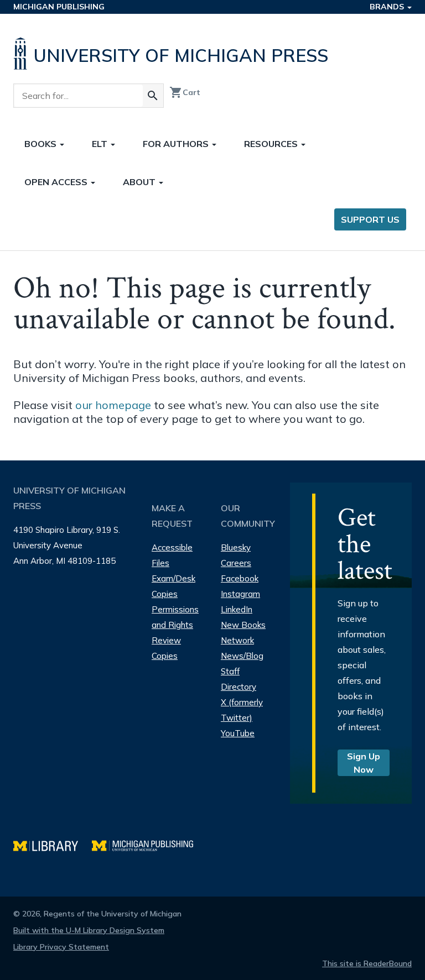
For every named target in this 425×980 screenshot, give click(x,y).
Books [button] (41, 143)
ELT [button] (101, 143)
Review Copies (166, 648)
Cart (184, 92)
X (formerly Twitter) (242, 710)
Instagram (240, 594)
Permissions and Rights (175, 617)
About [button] (140, 181)
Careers (236, 563)
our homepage (113, 405)
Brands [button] (388, 7)
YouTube (238, 733)
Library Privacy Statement (61, 947)
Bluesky (236, 547)
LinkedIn (236, 609)
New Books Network (243, 633)
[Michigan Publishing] (148, 844)
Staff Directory (238, 679)
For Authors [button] (177, 143)
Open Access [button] (57, 181)
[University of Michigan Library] (52, 844)
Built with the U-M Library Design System (88, 930)
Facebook (239, 578)
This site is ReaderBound (367, 963)
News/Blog (242, 656)
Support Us (370, 219)
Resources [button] (272, 143)
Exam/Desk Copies (173, 586)
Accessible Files (172, 555)
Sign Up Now (363, 763)
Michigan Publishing (59, 7)
